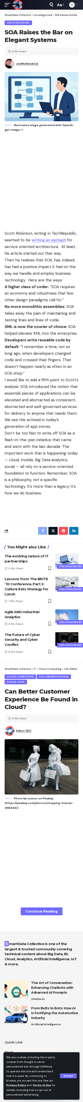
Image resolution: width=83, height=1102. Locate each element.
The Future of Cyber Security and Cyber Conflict (22, 639)
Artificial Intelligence (46, 1024)
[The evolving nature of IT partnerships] (66, 560)
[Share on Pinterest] (63, 531)
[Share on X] (53, 531)
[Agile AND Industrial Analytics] (66, 616)
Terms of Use (42, 1085)
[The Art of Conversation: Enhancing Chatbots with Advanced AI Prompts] (16, 989)
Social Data (16, 681)
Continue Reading (41, 911)
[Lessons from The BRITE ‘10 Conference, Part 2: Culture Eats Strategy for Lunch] (66, 583)
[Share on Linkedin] (73, 531)
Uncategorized (18, 22)
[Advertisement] (41, 181)
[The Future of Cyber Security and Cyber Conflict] (66, 639)
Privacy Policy (16, 1085)
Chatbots (38, 999)
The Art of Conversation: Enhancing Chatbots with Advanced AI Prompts (52, 988)
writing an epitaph (49, 239)
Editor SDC (23, 731)
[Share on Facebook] (42, 531)
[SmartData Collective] (17, 5)
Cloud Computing (20, 676)
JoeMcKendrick (27, 63)
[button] (68, 1075)
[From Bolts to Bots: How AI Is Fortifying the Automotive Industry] (16, 1014)
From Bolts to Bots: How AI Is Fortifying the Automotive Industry (54, 1013)
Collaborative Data (54, 676)
